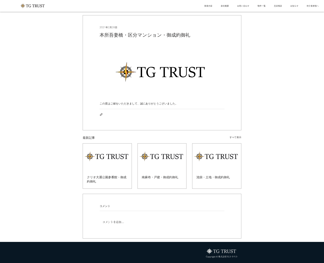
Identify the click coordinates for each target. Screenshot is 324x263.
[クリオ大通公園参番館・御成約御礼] (107, 157)
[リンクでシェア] (101, 114)
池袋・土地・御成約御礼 (213, 177)
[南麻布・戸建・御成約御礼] (162, 157)
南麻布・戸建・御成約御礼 (160, 177)
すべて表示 (235, 137)
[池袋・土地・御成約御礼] (216, 157)
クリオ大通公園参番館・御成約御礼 (106, 179)
